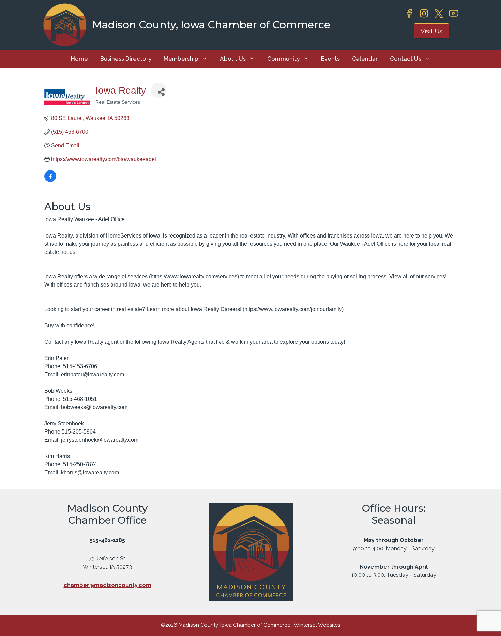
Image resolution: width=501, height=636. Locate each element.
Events (330, 58)
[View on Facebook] (50, 180)
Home (79, 58)
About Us (233, 58)
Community (283, 58)
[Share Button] (158, 90)
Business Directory (125, 58)
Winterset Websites (317, 625)
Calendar (365, 58)
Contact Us (405, 58)
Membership (181, 58)
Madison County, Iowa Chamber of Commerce (211, 24)
